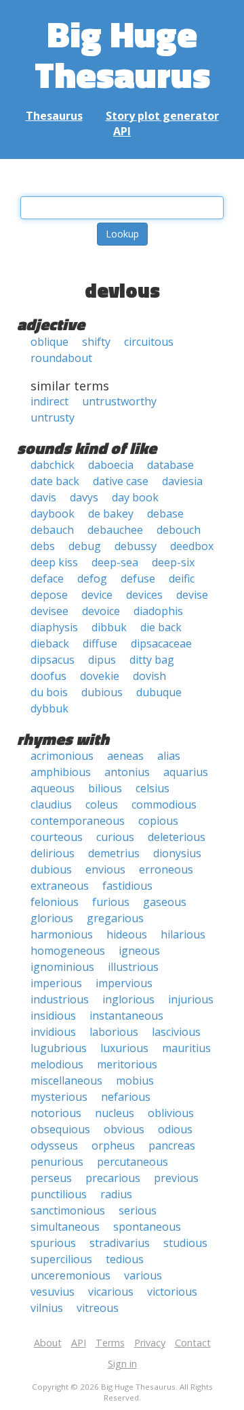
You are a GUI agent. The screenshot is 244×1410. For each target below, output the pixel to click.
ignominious (62, 966)
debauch (52, 529)
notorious (55, 1113)
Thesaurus (54, 115)
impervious (124, 983)
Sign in (122, 1363)
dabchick (52, 464)
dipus (102, 659)
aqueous (52, 788)
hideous (126, 934)
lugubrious (58, 1048)
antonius (127, 772)
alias (168, 755)
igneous (139, 950)
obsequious (60, 1129)
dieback (49, 643)
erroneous (166, 869)
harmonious (61, 934)
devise (192, 594)
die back (161, 627)
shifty (96, 341)
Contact (193, 1342)
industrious (59, 999)
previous (176, 1177)
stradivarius (119, 1242)
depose (49, 594)
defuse (138, 578)
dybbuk (49, 708)
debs (42, 546)
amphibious (60, 772)
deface (47, 578)
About (48, 1342)
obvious (124, 1129)
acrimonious (62, 755)
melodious (56, 1064)
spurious (53, 1242)
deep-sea (115, 562)
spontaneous (147, 1226)
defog (92, 578)
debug (84, 546)
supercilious (61, 1259)
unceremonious (70, 1275)
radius (116, 1194)
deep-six (173, 562)
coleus (101, 804)
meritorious (127, 1064)
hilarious (183, 934)
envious (105, 869)
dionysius (177, 853)
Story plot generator (162, 115)
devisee (49, 611)
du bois (49, 692)
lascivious (176, 1031)
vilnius (46, 1307)
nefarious (125, 1096)
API (122, 131)
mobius (135, 1080)
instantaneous (126, 1015)
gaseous (164, 901)
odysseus (54, 1145)
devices (144, 594)
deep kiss (54, 562)
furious (110, 901)
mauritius (186, 1048)
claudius (51, 804)
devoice (101, 611)
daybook (52, 513)
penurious (56, 1161)
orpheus (113, 1145)
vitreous (98, 1307)
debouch (179, 529)
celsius (152, 788)
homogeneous (67, 950)
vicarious (111, 1291)
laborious (113, 1031)
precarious (112, 1177)
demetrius (114, 853)
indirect (49, 401)
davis (43, 497)
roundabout (61, 357)
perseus (51, 1177)
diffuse (100, 643)
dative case (120, 481)
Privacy (149, 1342)
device (97, 594)
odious (175, 1129)
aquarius (185, 772)
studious (185, 1242)
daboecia (111, 464)
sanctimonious (67, 1210)
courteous (56, 836)
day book (135, 497)
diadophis (158, 611)
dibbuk (109, 627)
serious (138, 1210)
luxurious (124, 1048)
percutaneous (132, 1161)
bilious (105, 788)
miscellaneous (66, 1080)
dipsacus (52, 659)
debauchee (115, 529)
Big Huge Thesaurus (122, 53)
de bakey (111, 513)
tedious (125, 1259)
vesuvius (52, 1291)
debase (165, 513)
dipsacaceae (161, 643)
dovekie (99, 675)
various (143, 1275)
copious (158, 820)
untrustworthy (119, 401)
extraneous (59, 885)
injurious (191, 999)
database (170, 464)
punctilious (58, 1194)
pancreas (171, 1145)
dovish (149, 675)
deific (182, 578)
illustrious (133, 966)
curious (115, 836)
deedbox (192, 546)
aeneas (125, 755)
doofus (48, 675)
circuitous (149, 341)
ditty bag (151, 659)
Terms (110, 1342)
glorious (51, 918)
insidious (53, 1015)
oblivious (171, 1113)
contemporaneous (77, 820)
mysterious (58, 1096)
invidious (53, 1031)
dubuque (159, 692)
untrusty (52, 417)
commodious (164, 804)
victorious (172, 1291)
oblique (49, 341)
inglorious (128, 999)
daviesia (182, 481)
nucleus (114, 1113)
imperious (56, 983)
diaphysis (54, 627)
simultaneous (65, 1226)
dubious (102, 692)
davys (84, 497)
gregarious (115, 918)
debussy (136, 546)
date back (54, 481)
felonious (54, 901)
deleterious (176, 836)
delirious (52, 853)
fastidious (127, 885)
